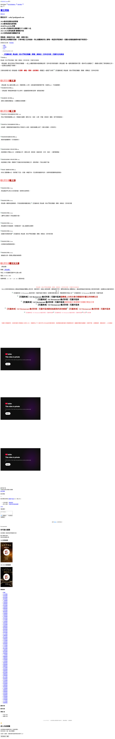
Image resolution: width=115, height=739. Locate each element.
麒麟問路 (5, 666)
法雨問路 (5, 642)
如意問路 (5, 693)
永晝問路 (5, 697)
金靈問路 (5, 606)
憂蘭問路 (5, 674)
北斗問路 (5, 701)
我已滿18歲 (3, 736)
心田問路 (5, 688)
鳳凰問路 (5, 670)
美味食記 (11, 502)
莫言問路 (5, 605)
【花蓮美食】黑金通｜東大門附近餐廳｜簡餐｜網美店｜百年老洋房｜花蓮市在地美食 (33, 54)
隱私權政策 (65, 720)
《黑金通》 (7, 269)
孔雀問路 (5, 621)
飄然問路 (5, 611)
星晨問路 (5, 626)
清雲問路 (5, 635)
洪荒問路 (5, 610)
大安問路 (5, 661)
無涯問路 (5, 683)
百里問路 (5, 696)
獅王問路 (5, 630)
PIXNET (47, 720)
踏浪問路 (5, 686)
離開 (8, 736)
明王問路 (5, 618)
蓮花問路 (5, 651)
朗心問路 (5, 677)
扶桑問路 (5, 614)
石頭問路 (5, 613)
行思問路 (5, 616)
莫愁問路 (5, 622)
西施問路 (5, 675)
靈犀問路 (5, 608)
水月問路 (5, 640)
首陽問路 (5, 691)
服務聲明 (70, 720)
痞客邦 (10, 498)
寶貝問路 (5, 629)
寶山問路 (5, 648)
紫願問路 (5, 690)
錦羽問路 (5, 627)
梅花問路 (5, 595)
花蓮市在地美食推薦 (13, 504)
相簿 (4, 45)
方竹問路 (5, 645)
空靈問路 (5, 603)
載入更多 (3, 509)
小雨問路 (5, 600)
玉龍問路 (5, 650)
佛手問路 (5, 632)
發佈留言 (3, 517)
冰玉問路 (5, 680)
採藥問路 (5, 658)
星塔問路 (5, 643)
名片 (4, 48)
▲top (2, 506)
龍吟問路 (5, 672)
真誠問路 (5, 694)
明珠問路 (5, 664)
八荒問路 (5, 654)
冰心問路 (5, 594)
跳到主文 (3, 14)
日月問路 (5, 646)
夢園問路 (5, 638)
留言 (13, 498)
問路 (4, 592)
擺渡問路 (5, 702)
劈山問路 (5, 637)
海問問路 (5, 685)
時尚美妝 (11, 42)
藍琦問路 (5, 678)
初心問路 (5, 634)
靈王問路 (5, 10)
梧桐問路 (5, 653)
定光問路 (5, 667)
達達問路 (5, 656)
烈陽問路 (5, 602)
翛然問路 (5, 669)
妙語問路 (5, 659)
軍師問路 (5, 662)
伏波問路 (5, 699)
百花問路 (5, 624)
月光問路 (5, 619)
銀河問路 (5, 599)
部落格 (4, 47)
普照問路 (5, 682)
